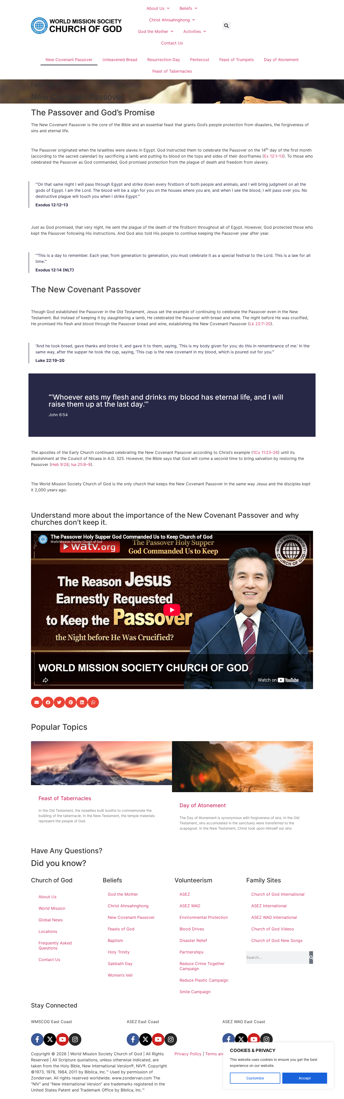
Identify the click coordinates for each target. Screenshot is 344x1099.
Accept (305, 1078)
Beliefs (186, 8)
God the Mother (153, 31)
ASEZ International (269, 905)
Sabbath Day (120, 963)
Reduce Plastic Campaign (204, 980)
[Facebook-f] (37, 1039)
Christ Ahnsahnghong (169, 19)
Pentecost (199, 59)
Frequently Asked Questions (55, 945)
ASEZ (185, 894)
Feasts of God (121, 928)
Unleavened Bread (119, 59)
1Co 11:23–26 (265, 452)
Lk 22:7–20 (260, 323)
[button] (226, 26)
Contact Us (172, 42)
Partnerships (191, 951)
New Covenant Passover (69, 59)
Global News (51, 919)
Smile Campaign (195, 991)
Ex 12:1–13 (273, 156)
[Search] (311, 957)
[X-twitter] (50, 1039)
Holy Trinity (119, 951)
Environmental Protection (204, 917)
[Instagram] (75, 1039)
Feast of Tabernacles (172, 71)
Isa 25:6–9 (81, 464)
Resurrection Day (163, 59)
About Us (155, 8)
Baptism (115, 940)
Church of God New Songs (276, 940)
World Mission (52, 908)
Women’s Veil (120, 975)
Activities (192, 31)
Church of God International (277, 894)
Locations (48, 931)
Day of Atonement (281, 59)
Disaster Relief (193, 940)
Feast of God (49, 84)
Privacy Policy (188, 1053)
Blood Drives (192, 928)
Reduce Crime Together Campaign (202, 966)
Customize (255, 1078)
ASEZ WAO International (274, 917)
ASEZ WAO (190, 905)
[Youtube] (62, 1039)
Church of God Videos (272, 928)
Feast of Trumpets (236, 59)
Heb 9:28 (60, 464)
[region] (278, 1065)
